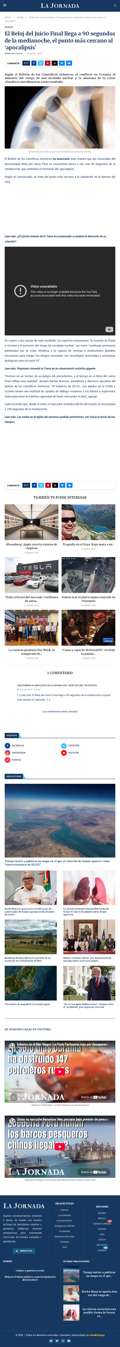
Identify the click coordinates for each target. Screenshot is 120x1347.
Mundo (20, 17)
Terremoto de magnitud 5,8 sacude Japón (27, 1004)
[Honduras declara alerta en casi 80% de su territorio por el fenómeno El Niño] (31, 937)
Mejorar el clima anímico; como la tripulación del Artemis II (30, 1278)
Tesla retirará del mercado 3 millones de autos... (31, 599)
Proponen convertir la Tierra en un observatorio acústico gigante (56, 368)
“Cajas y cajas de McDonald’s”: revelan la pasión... (88, 652)
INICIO (8, 17)
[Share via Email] (69, 63)
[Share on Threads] (55, 63)
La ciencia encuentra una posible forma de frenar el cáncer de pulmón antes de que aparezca (86, 912)
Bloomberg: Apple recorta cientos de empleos (31, 546)
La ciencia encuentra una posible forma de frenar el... (99, 1312)
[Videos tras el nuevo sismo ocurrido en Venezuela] (88, 575)
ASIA (102, 1234)
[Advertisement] (60, 209)
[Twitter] (57, 1341)
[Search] (115, 5)
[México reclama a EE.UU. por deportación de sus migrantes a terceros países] (89, 937)
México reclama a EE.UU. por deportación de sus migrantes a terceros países (87, 959)
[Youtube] (69, 1341)
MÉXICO (102, 1218)
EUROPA (102, 1229)
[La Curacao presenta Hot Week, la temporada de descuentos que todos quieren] (31, 628)
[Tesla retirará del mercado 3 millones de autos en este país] (31, 575)
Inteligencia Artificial (64, 1226)
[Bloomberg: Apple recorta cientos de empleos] (31, 522)
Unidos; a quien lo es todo (30, 1270)
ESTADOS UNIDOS (102, 1224)
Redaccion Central (13, 53)
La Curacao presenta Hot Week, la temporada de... (31, 652)
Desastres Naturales (64, 1236)
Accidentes (64, 1231)
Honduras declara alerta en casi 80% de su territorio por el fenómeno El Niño (27, 959)
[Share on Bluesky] (62, 63)
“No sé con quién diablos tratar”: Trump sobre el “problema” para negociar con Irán (88, 1005)
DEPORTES (102, 1245)
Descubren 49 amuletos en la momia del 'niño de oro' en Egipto (57, 685)
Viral (64, 1247)
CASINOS (102, 1250)
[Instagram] (63, 1341)
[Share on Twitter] (41, 63)
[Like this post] (27, 63)
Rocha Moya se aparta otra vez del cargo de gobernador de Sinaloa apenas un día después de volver (30, 912)
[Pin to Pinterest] (47, 63)
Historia (64, 1210)
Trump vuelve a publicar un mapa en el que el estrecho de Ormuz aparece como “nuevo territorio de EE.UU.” (57, 863)
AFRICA (102, 1240)
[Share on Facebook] (33, 63)
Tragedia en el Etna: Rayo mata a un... (88, 544)
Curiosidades (64, 1215)
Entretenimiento (64, 1221)
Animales (64, 1242)
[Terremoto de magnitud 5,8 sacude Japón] (31, 983)
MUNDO (102, 1213)
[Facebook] (51, 1341)
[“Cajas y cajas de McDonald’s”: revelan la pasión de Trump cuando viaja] (88, 628)
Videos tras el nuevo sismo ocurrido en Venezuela (88, 599)
